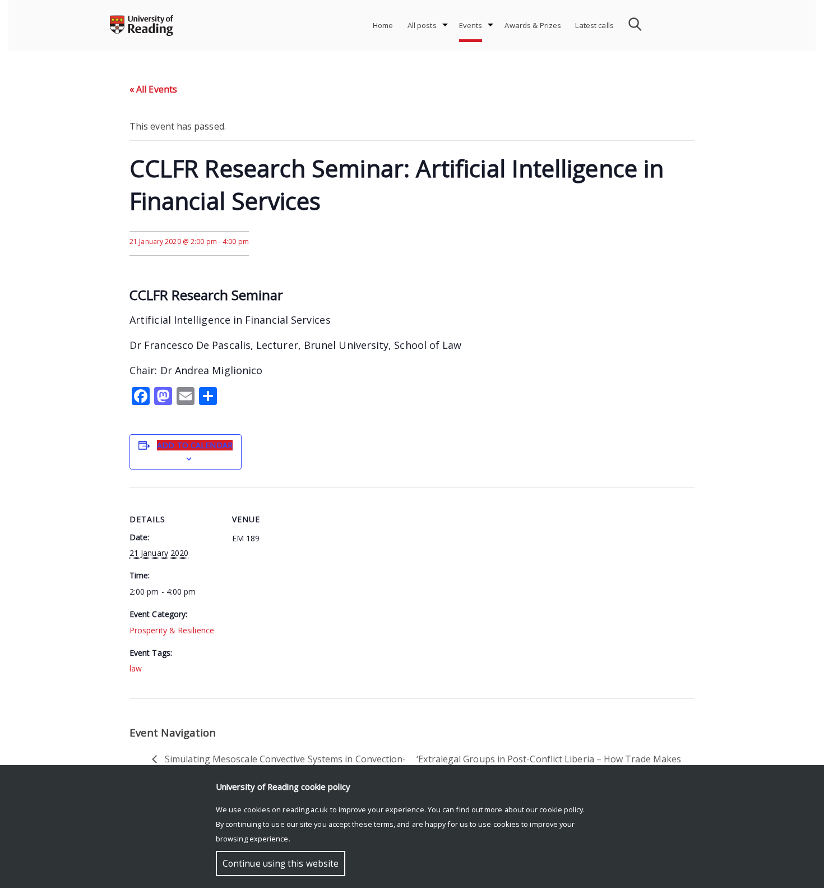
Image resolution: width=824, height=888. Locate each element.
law (135, 668)
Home (383, 25)
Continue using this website (281, 863)
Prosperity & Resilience (171, 630)
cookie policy (561, 809)
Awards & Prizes (532, 25)
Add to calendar (195, 445)
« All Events (153, 89)
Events (471, 25)
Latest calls (594, 25)
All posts (422, 25)
